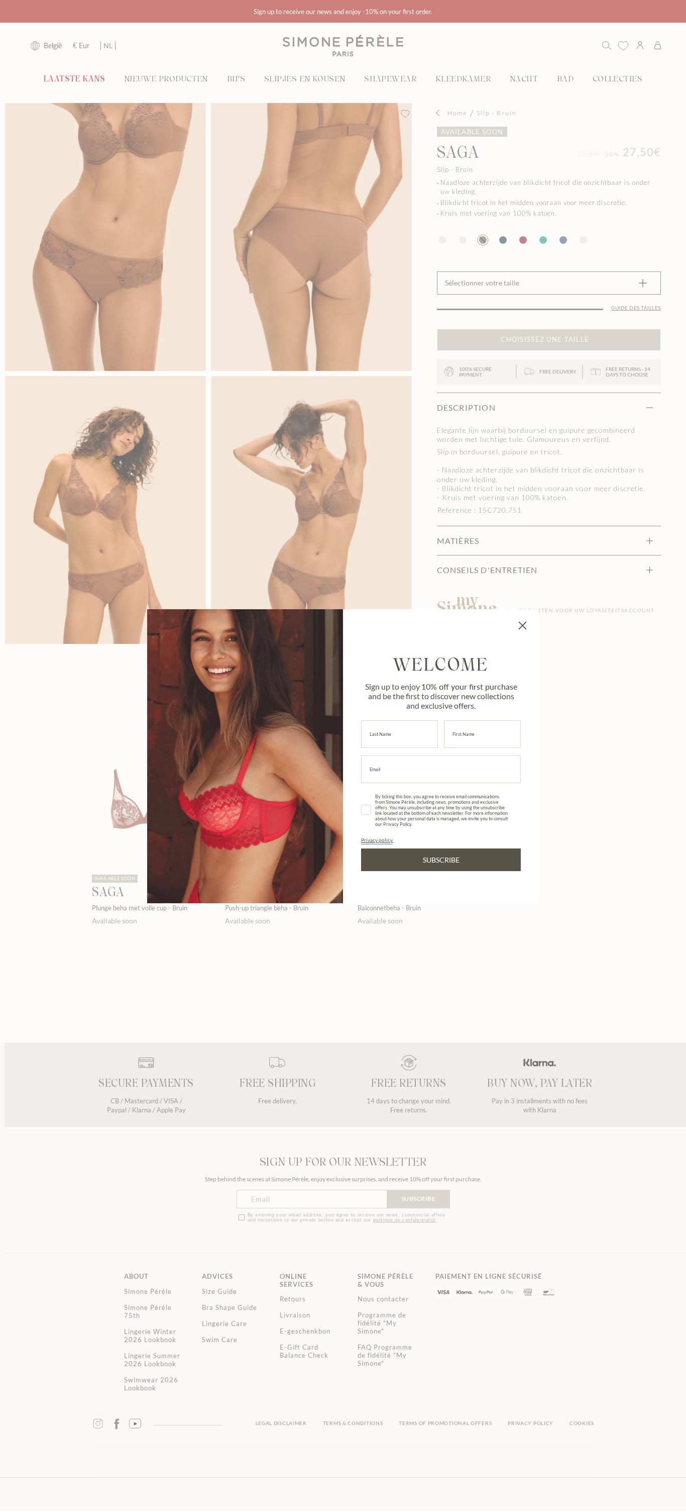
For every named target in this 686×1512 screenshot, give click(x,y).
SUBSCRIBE (441, 860)
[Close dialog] (522, 625)
